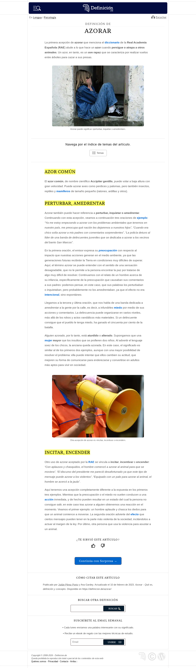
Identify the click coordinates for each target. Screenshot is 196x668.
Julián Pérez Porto (68, 584)
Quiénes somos (38, 661)
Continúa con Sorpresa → (98, 561)
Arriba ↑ (73, 661)
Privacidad (53, 661)
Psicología (50, 17)
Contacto (64, 661)
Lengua (37, 17)
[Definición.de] (98, 8)
